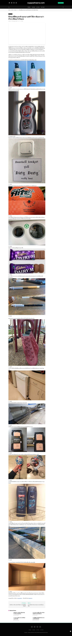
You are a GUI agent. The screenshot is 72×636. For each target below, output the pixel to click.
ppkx (10, 21)
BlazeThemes (45, 632)
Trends (29, 7)
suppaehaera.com (36, 3)
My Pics (38, 7)
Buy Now (42, 7)
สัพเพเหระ (30, 598)
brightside (20, 598)
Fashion (33, 7)
